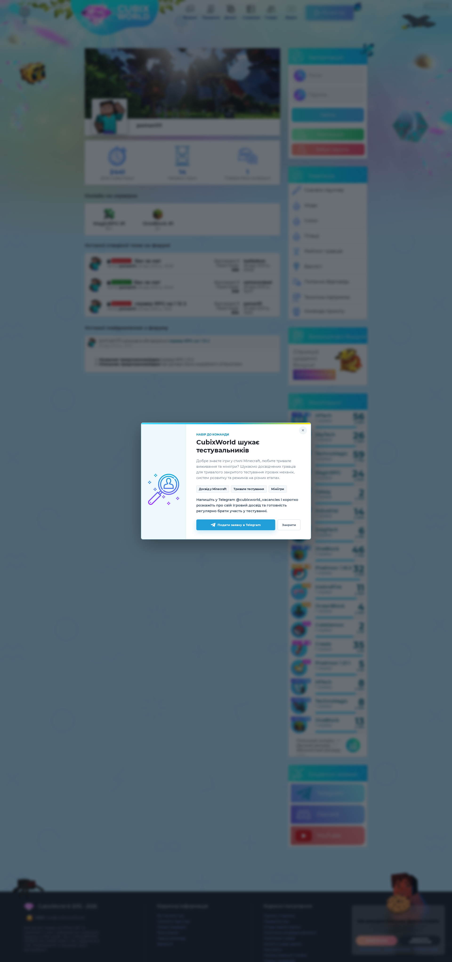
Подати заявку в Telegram (239, 525)
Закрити (289, 525)
